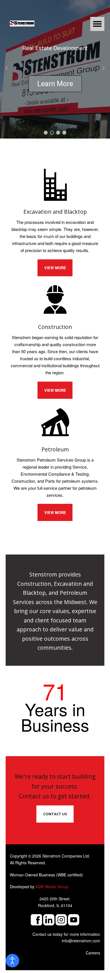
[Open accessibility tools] (12, 960)
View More (55, 512)
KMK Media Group (52, 886)
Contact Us (55, 813)
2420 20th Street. (55, 898)
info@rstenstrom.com (81, 940)
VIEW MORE (55, 267)
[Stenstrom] (22, 22)
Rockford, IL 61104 (55, 905)
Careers (93, 953)
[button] (6, 68)
